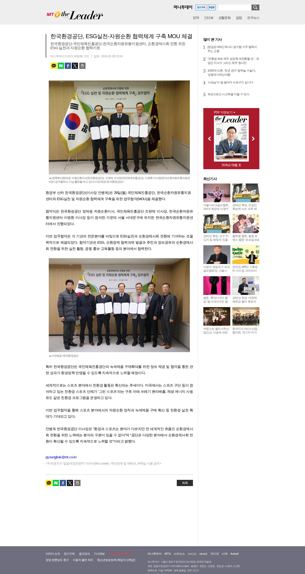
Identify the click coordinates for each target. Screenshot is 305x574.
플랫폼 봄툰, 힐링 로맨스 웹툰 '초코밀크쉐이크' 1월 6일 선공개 (245, 239)
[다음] (254, 139)
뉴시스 (192, 553)
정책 (196, 17)
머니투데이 (154, 553)
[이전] (208, 139)
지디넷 (214, 553)
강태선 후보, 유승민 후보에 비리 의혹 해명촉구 (244, 208)
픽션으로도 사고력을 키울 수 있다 (228, 94)
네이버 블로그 (61, 66)
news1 (203, 553)
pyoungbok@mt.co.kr (61, 457)
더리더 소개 (53, 553)
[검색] (255, 7)
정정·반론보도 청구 (57, 560)
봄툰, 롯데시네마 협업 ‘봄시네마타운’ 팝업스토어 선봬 (215, 301)
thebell (234, 553)
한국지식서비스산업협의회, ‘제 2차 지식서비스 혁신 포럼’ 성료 (244, 334)
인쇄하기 (82, 66)
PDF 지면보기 (223, 112)
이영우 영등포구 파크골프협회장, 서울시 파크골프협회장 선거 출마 (216, 272)
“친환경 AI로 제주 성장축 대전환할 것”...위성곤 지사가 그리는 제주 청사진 (233, 60)
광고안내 (84, 553)
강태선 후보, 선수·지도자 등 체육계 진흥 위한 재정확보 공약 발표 (216, 241)
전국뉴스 (253, 17)
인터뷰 (208, 17)
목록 (185, 483)
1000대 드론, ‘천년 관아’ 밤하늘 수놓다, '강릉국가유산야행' (231, 72)
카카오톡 (54, 66)
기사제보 (99, 553)
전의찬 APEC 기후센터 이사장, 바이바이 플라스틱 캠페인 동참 (245, 270)
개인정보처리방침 (119, 553)
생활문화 (224, 17)
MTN (168, 553)
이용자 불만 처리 (83, 560)
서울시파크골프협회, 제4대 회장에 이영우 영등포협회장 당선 (216, 208)
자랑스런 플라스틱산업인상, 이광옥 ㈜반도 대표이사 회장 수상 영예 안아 (216, 334)
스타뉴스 (179, 553)
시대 (224, 553)
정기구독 (69, 553)
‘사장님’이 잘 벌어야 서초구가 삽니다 (230, 82)
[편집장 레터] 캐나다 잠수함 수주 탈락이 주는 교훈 (232, 49)
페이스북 (68, 66)
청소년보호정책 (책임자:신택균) (116, 560)
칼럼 (239, 17)
